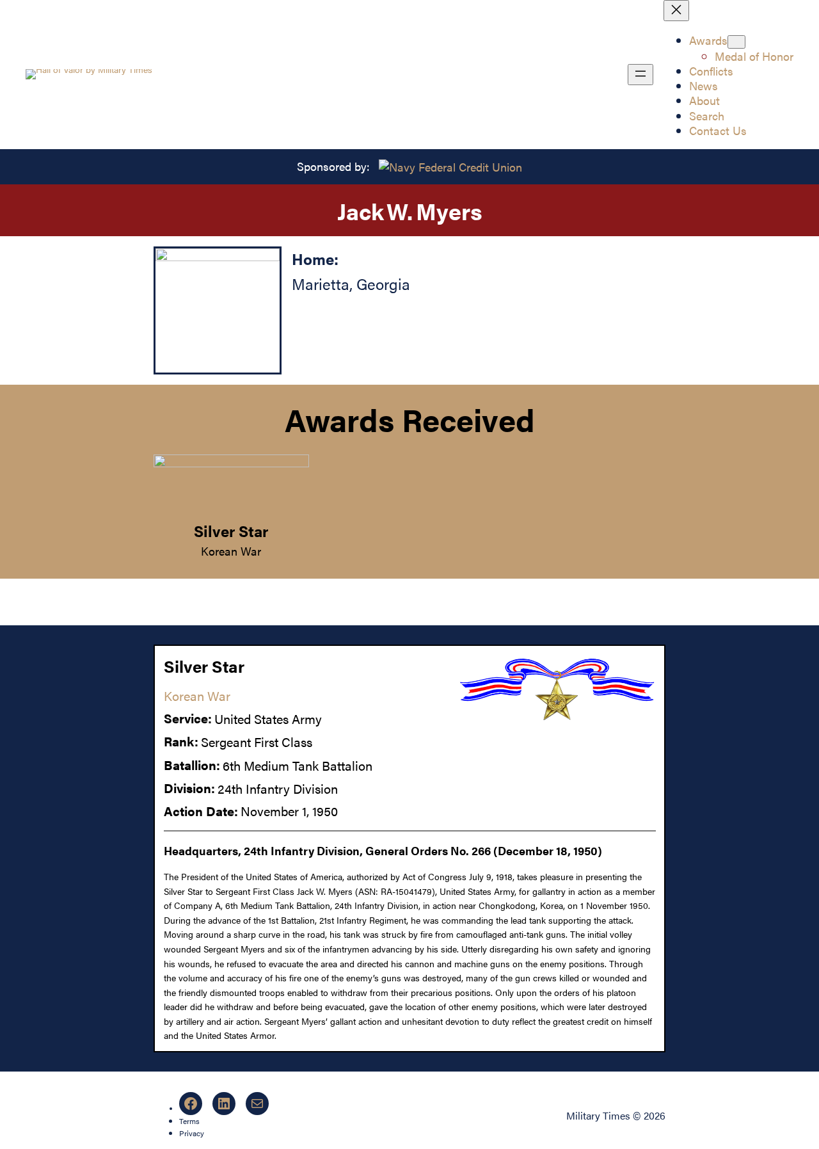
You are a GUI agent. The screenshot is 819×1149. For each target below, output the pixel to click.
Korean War (231, 551)
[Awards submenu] (736, 42)
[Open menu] (640, 74)
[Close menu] (676, 10)
